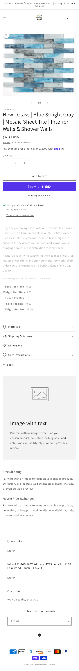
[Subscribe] (67, 621)
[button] (5, 17)
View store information (20, 215)
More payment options (39, 195)
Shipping (6, 142)
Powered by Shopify (47, 664)
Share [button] (10, 364)
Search (11, 550)
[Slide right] (48, 103)
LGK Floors (34, 664)
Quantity (7, 155)
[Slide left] (31, 103)
